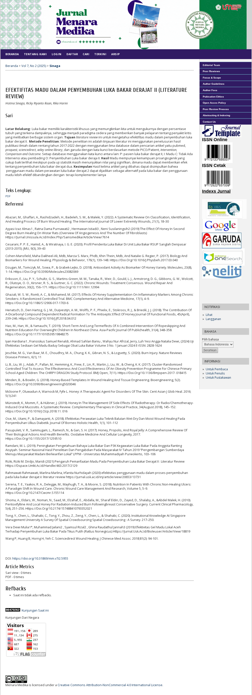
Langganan (213, 319)
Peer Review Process (216, 109)
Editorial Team (211, 65)
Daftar (72, 54)
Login (57, 54)
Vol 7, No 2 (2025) (33, 66)
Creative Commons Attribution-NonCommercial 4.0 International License (110, 685)
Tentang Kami (35, 54)
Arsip (115, 54)
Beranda (12, 54)
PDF (8, 196)
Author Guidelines (213, 83)
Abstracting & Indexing (216, 115)
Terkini (100, 54)
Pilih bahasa (210, 339)
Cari (86, 54)
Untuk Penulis (215, 373)
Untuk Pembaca (217, 369)
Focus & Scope (212, 77)
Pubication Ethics (213, 96)
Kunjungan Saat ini (35, 610)
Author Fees (210, 90)
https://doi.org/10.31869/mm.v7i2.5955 (40, 558)
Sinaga (54, 66)
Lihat (209, 315)
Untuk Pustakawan (218, 377)
